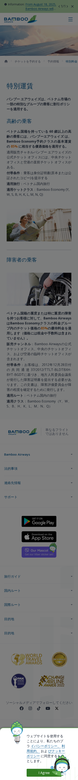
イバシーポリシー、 (46, 746)
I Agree (44, 772)
